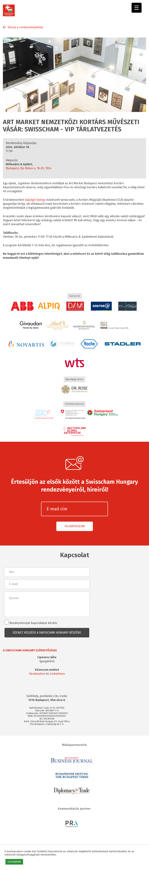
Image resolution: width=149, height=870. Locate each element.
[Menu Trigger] (137, 8)
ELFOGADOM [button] (14, 861)
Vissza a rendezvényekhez (25, 27)
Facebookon (37, 673)
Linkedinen (57, 673)
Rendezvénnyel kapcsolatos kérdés (33, 623)
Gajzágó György (34, 199)
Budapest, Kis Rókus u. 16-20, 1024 (28, 168)
